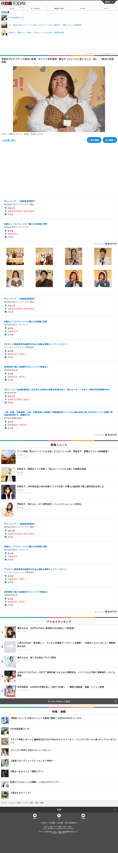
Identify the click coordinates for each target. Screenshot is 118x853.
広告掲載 (52, 822)
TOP (59, 809)
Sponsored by (99, 244)
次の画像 (109, 140)
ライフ (106, 8)
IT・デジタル (35, 8)
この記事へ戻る (8, 140)
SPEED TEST (59, 8)
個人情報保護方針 (71, 822)
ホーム (12, 8)
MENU (107, 2)
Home (34, 818)
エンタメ (82, 8)
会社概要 (60, 822)
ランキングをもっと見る (59, 701)
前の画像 (95, 140)
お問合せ (44, 822)
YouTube (83, 818)
